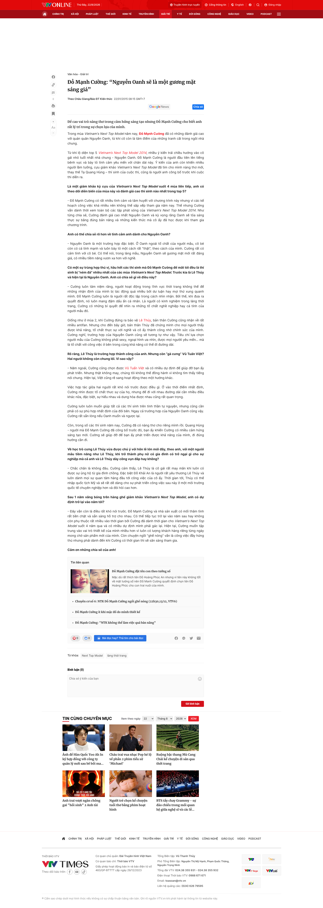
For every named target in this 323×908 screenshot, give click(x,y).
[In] (53, 106)
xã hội (75, 14)
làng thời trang (117, 655)
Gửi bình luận (192, 703)
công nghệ (214, 14)
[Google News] (159, 107)
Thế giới (111, 14)
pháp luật (92, 14)
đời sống (194, 14)
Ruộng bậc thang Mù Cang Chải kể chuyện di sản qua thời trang (176, 759)
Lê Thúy (145, 320)
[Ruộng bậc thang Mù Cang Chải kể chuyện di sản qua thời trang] (177, 737)
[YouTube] (77, 872)
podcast (266, 14)
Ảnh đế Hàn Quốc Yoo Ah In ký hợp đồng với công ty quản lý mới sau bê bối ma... (83, 759)
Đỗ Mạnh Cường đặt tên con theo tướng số (141, 571)
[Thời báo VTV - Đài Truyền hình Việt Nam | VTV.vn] (56, 5)
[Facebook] (53, 77)
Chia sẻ (198, 106)
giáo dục (233, 14)
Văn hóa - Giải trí (77, 74)
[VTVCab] (271, 870)
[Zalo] (184, 638)
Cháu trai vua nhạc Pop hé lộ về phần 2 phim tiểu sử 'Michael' (130, 759)
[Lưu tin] (53, 114)
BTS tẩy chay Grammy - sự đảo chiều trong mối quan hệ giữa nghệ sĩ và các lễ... (176, 805)
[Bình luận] (53, 93)
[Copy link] (53, 85)
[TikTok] (84, 872)
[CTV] (251, 870)
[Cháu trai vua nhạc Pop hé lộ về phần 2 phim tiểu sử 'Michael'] (130, 737)
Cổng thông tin (217, 4)
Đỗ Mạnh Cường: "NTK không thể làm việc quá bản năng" (115, 623)
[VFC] (251, 859)
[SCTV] (251, 882)
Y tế (179, 14)
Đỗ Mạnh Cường (151, 134)
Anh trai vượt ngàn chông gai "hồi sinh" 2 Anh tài (81, 803)
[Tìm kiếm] (259, 5)
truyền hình (146, 14)
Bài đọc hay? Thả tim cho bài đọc (122, 638)
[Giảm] (53, 133)
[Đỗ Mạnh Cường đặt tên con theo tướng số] (90, 581)
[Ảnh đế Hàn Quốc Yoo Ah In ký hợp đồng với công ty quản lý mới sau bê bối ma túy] (83, 737)
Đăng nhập (275, 4)
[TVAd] (271, 859)
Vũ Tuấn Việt (134, 368)
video (250, 14)
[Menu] (279, 14)
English (239, 4)
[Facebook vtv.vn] (251, 5)
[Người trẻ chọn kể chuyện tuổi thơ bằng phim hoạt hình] (130, 783)
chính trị (58, 14)
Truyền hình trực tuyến (186, 4)
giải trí (165, 14)
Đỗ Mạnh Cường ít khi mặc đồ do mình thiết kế (107, 612)
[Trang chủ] (44, 14)
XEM (193, 718)
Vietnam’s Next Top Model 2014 (122, 153)
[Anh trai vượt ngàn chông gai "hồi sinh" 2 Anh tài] (83, 783)
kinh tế (127, 14)
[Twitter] (191, 638)
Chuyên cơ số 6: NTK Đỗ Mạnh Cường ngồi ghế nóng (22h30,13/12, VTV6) (126, 601)
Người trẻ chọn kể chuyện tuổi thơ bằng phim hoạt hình (128, 805)
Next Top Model (92, 655)
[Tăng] (53, 122)
